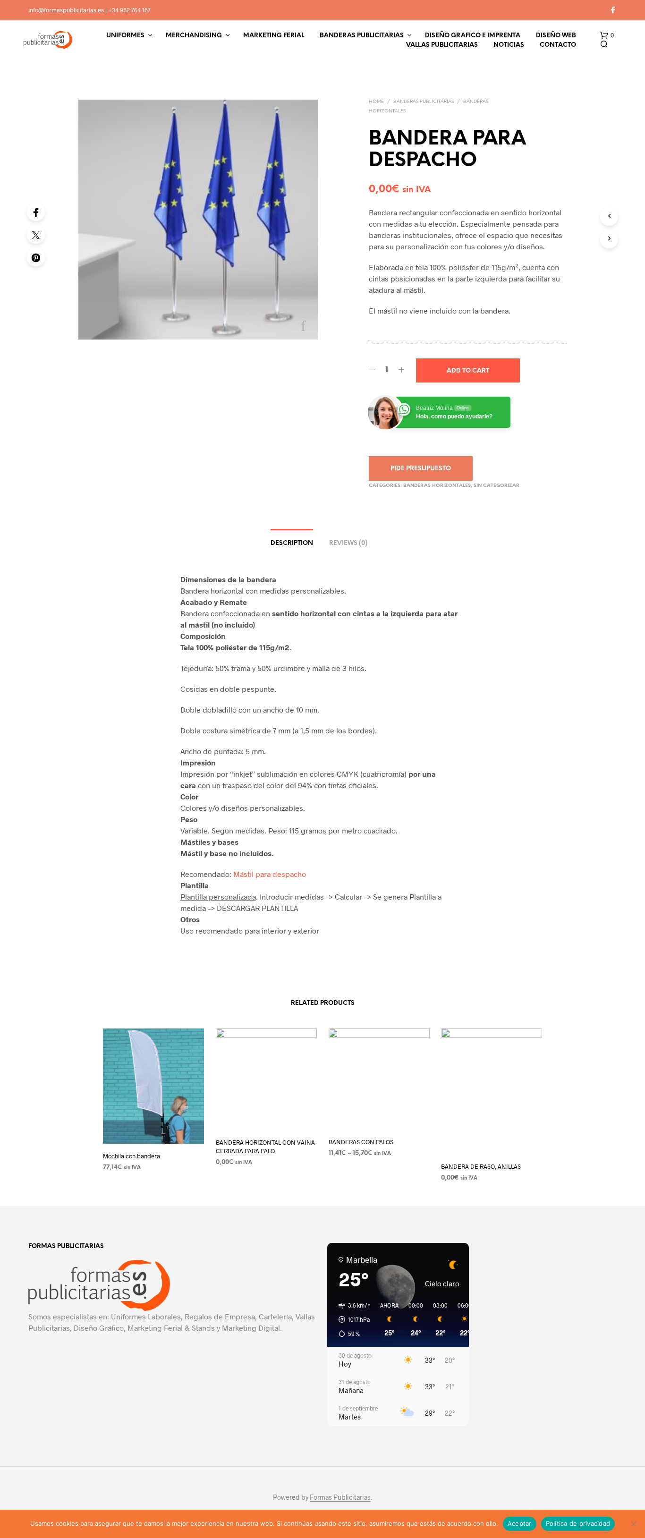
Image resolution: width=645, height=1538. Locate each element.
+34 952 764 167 (129, 10)
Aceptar (520, 1523)
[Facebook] (36, 212)
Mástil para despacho (269, 873)
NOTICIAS (508, 45)
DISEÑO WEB (556, 36)
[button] (607, 35)
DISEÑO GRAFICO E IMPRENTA (472, 36)
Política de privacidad (578, 1523)
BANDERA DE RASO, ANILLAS (481, 1166)
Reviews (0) (348, 543)
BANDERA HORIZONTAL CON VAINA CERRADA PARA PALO (265, 1147)
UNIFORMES (125, 36)
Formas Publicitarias (340, 1497)
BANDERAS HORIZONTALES (437, 485)
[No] (633, 1524)
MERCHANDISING (194, 36)
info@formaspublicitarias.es (66, 10)
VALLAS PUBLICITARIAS (442, 45)
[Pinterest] (36, 257)
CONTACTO (558, 45)
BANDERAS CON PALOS (361, 1141)
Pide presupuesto (420, 469)
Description (292, 543)
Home (376, 101)
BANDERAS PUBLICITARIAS (362, 36)
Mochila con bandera (131, 1156)
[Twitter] (36, 235)
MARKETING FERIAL (273, 36)
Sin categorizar (496, 485)
